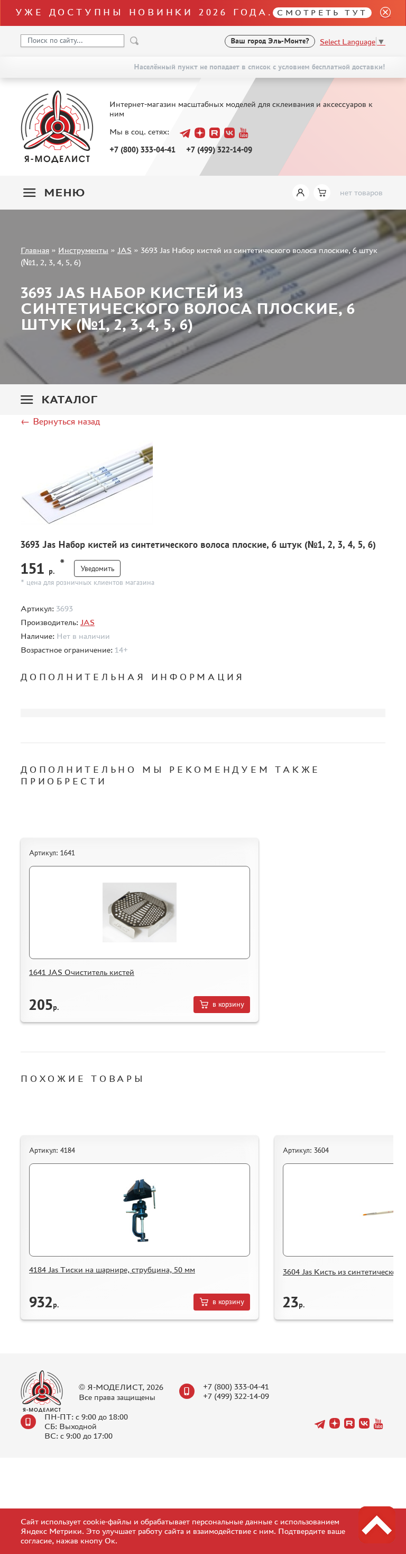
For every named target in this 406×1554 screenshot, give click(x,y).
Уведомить (97, 569)
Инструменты (83, 250)
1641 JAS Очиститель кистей (81, 972)
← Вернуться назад (60, 421)
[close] (381, 13)
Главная (35, 250)
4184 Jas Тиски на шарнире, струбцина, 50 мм (112, 1269)
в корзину (228, 1004)
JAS (124, 250)
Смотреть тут (322, 12)
